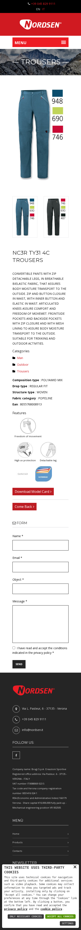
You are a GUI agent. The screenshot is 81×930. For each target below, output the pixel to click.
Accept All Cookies (60, 916)
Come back (23, 506)
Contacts (17, 850)
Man (20, 358)
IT (43, 9)
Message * (19, 601)
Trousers (23, 371)
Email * (17, 558)
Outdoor (22, 365)
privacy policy (15, 909)
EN (38, 9)
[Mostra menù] (64, 42)
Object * (18, 579)
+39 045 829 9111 (43, 4)
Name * (17, 536)
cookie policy (51, 909)
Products (17, 842)
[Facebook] (16, 755)
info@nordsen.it (32, 730)
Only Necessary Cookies (26, 916)
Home (15, 833)
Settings (68, 923)
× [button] (75, 866)
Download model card (32, 491)
